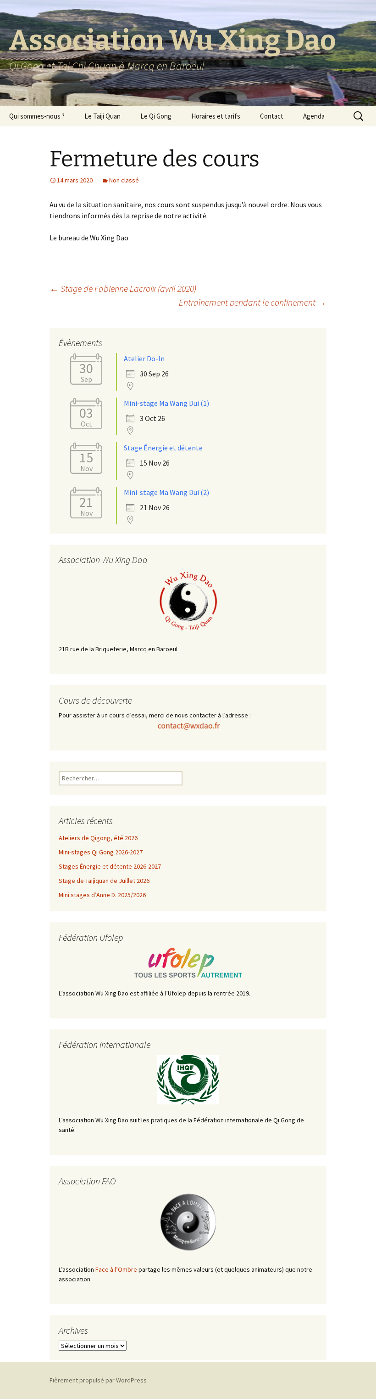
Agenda (314, 116)
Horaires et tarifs (215, 116)
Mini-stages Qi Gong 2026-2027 (101, 852)
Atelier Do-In (144, 358)
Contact (271, 116)
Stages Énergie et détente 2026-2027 (110, 866)
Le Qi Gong (155, 116)
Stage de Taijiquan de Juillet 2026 (104, 880)
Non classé (124, 180)
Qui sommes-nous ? (37, 116)
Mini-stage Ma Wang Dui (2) (166, 492)
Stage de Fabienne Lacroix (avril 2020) (123, 288)
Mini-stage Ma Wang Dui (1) (166, 403)
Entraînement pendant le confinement (252, 302)
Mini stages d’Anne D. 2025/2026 (102, 895)
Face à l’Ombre (116, 1269)
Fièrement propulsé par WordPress (98, 1380)
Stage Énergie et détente (163, 447)
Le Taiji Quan (102, 116)
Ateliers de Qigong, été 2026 (98, 838)
